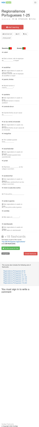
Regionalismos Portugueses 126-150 (15, 279)
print (18, 34)
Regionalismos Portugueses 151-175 (15, 281)
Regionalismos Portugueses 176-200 (15, 283)
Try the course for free (11, 248)
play (25, 34)
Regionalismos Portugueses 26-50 (14, 271)
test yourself (7, 38)
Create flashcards (30, 254)
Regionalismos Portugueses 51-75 (14, 273)
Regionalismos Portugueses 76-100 (15, 275)
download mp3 (8, 34)
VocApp (33, 19)
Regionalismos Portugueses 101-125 (15, 277)
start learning (13, 27)
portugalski (5, 253)
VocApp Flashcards (8, 424)
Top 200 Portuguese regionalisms (13, 242)
